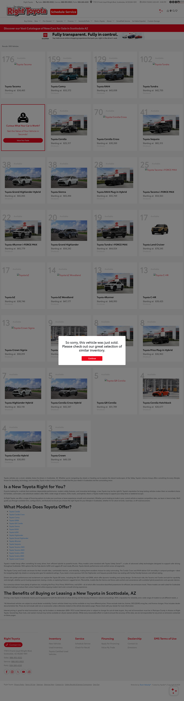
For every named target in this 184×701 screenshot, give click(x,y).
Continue (92, 358)
